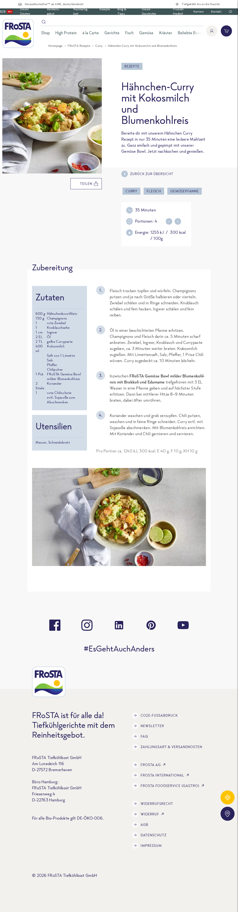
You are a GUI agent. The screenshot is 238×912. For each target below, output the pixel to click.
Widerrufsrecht (157, 803)
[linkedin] (119, 625)
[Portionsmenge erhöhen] (170, 221)
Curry (99, 46)
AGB (144, 824)
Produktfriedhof (178, 11)
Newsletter (152, 726)
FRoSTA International (162, 775)
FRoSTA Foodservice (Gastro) (170, 785)
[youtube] (183, 625)
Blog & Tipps (121, 11)
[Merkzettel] (230, 11)
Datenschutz (153, 835)
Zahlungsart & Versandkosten (171, 747)
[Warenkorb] (226, 31)
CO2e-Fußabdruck (159, 715)
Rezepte (104, 9)
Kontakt (216, 12)
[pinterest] (151, 625)
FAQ (144, 736)
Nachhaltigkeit (80, 11)
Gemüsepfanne (184, 191)
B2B (6, 12)
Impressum (151, 845)
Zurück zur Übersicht (151, 174)
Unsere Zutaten (25, 11)
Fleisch (154, 191)
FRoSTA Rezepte (79, 46)
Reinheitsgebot (53, 11)
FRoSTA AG (151, 765)
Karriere (198, 12)
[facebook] (54, 625)
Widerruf (150, 814)
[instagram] (87, 625)
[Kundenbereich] (211, 31)
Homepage (55, 46)
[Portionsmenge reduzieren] (179, 221)
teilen (86, 183)
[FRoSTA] (18, 33)
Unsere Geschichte (149, 11)
